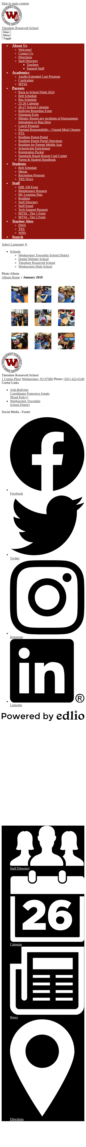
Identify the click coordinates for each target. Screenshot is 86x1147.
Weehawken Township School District (43, 255)
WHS (22, 233)
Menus (22, 171)
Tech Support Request (33, 209)
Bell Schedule (27, 96)
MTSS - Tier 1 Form (32, 213)
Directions (25, 57)
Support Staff (35, 68)
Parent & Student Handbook (37, 159)
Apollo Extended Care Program (39, 76)
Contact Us (25, 53)
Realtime (24, 198)
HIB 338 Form (28, 187)
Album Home (11, 277)
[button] (19, 46)
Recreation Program (31, 175)
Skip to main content (15, 3)
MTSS (22, 84)
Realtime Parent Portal (33, 137)
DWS (22, 225)
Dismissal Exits (28, 114)
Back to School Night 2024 (36, 92)
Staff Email (25, 206)
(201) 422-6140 (74, 379)
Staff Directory (28, 61)
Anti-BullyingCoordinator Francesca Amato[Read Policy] (29, 393)
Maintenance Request (32, 191)
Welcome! (25, 49)
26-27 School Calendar (33, 107)
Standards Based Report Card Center (42, 156)
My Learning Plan (30, 194)
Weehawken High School (35, 266)
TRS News (25, 179)
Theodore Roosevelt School (36, 263)
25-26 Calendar (28, 103)
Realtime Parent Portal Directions (40, 141)
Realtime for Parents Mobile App (40, 144)
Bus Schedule (27, 99)
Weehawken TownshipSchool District (25, 403)
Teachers (32, 64)
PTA (21, 133)
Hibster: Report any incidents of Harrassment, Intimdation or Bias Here (48, 120)
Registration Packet (31, 152)
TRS (21, 229)
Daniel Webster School (33, 259)
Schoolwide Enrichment (34, 148)
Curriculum (25, 80)
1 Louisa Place (11, 379)
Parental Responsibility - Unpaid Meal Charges (49, 129)
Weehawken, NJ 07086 (37, 379)
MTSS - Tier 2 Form (32, 217)
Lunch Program (28, 126)
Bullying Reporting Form (35, 111)
